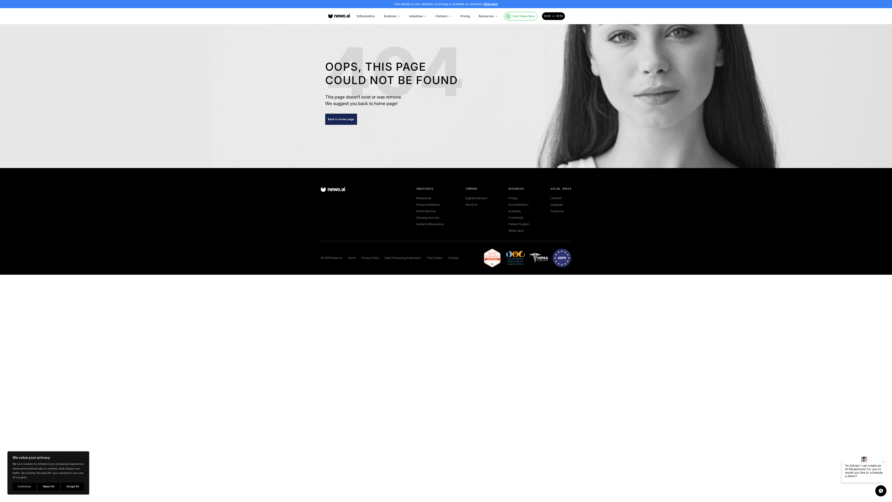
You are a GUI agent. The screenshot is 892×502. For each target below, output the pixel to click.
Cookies (453, 258)
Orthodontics (366, 16)
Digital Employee (476, 198)
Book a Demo (553, 16)
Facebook (557, 211)
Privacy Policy (370, 258)
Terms (352, 258)
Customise (24, 486)
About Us (471, 204)
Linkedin (556, 198)
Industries (416, 16)
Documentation (518, 204)
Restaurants (423, 198)
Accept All (72, 486)
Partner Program (518, 224)
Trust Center (434, 258)
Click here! (490, 4)
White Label (516, 230)
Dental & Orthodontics (430, 224)
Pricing (465, 16)
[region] (48, 473)
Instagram (557, 204)
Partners (442, 16)
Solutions (390, 16)
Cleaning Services (427, 217)
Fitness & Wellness (428, 204)
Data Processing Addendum (403, 258)
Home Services (426, 211)
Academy (514, 211)
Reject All (48, 486)
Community (515, 217)
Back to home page (341, 119)
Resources (486, 16)
